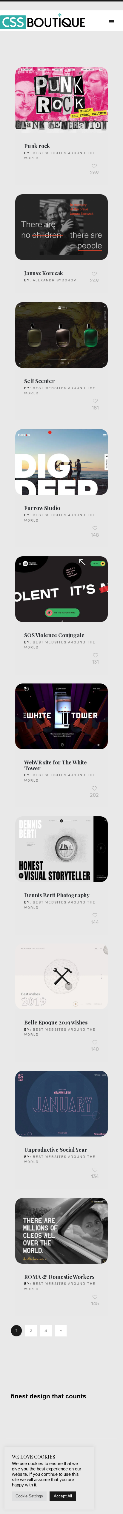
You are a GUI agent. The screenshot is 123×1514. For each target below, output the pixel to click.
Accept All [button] (63, 1496)
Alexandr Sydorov (54, 280)
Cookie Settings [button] (29, 1496)
